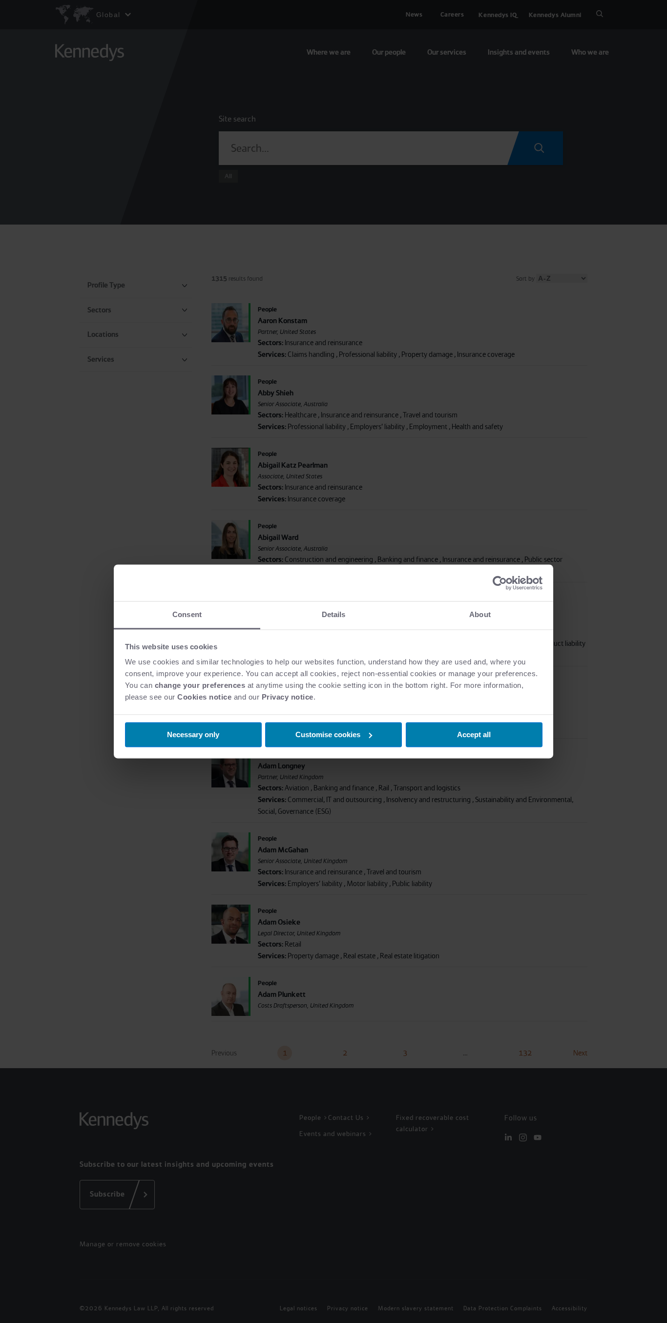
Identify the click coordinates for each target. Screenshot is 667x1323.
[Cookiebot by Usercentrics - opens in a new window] (499, 583)
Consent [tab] (187, 614)
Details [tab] (334, 614)
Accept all (474, 734)
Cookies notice (204, 697)
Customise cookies (327, 734)
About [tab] (480, 614)
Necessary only (193, 734)
